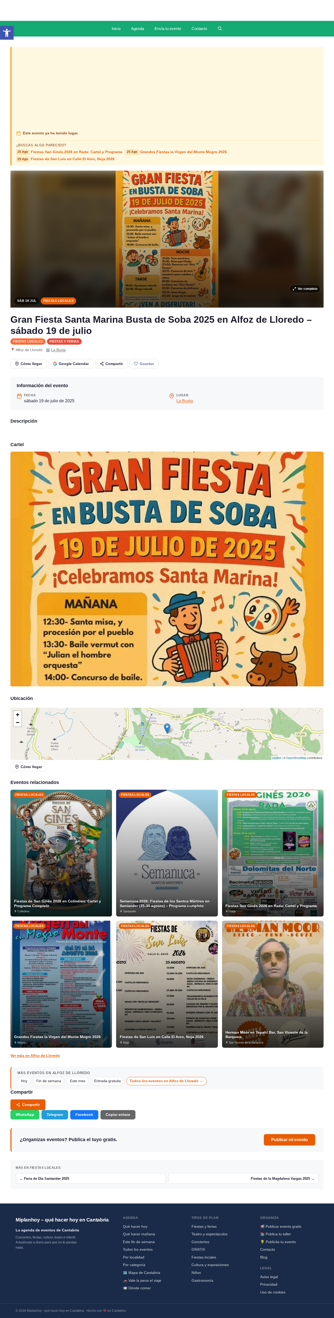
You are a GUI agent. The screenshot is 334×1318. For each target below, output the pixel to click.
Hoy (24, 1081)
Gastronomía (202, 1280)
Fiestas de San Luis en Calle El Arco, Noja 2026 (66, 159)
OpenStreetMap (296, 758)
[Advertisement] (167, 89)
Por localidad (133, 1257)
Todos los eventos (138, 1249)
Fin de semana (48, 1081)
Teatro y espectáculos (210, 1234)
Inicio (116, 28)
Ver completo (307, 289)
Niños (196, 1273)
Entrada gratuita (107, 1081)
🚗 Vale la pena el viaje (142, 1280)
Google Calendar (74, 364)
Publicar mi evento (289, 1139)
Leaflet (276, 758)
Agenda (137, 28)
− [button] (17, 722)
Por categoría (134, 1265)
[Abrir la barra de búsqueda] (220, 29)
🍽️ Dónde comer (137, 1288)
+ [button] (17, 714)
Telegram (55, 1114)
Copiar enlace (118, 1114)
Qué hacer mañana (139, 1234)
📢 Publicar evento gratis (280, 1226)
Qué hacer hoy (135, 1226)
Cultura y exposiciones (210, 1265)
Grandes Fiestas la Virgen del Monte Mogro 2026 (177, 152)
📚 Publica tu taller (275, 1234)
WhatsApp (25, 1114)
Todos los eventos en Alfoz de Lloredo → (166, 1081)
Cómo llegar (31, 364)
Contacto (199, 28)
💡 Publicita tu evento (278, 1242)
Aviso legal (269, 1277)
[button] (7, 33)
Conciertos (200, 1242)
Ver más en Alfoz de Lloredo (35, 1055)
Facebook (84, 1114)
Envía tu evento (167, 28)
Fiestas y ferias (64, 341)
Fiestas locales (58, 301)
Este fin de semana (139, 1242)
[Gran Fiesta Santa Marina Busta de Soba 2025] (167, 569)
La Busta (58, 350)
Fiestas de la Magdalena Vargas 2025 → (282, 1179)
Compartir (114, 364)
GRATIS (198, 1249)
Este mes (77, 1081)
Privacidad (268, 1284)
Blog (263, 1257)
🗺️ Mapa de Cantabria (141, 1273)
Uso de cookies (272, 1292)
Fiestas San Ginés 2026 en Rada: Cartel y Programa (69, 152)
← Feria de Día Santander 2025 (44, 1179)
